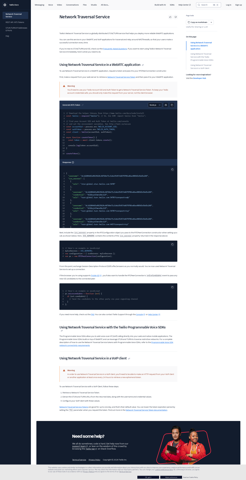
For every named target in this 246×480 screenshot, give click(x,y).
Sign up (238, 5)
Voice (50, 5)
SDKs (172, 5)
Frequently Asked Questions (115, 49)
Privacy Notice (88, 472)
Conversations (72, 5)
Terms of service (79, 460)
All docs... (105, 5)
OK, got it (148, 477)
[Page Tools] (211, 22)
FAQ (92, 314)
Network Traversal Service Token (121, 77)
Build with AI (160, 5)
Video (59, 5)
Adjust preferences (171, 477)
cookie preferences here (164, 469)
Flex (85, 5)
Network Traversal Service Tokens (73, 407)
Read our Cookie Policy (190, 477)
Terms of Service (125, 472)
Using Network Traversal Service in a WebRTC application (201, 45)
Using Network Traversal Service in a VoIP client (201, 66)
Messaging (39, 5)
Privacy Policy (94, 460)
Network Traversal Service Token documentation (146, 410)
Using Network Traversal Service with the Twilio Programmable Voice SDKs (202, 57)
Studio (94, 5)
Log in (228, 5)
